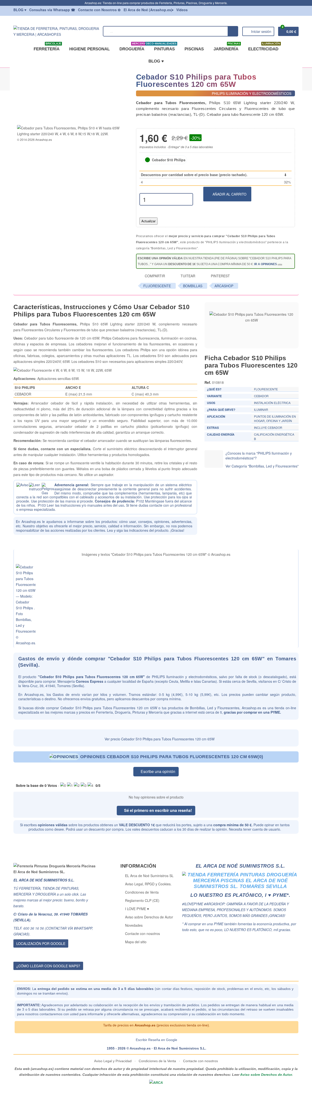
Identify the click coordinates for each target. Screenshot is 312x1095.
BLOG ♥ (156, 61)
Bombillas (192, 285)
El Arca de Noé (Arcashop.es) (148, 9)
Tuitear (187, 275)
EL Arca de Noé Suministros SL (149, 875)
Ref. (208, 382)
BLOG (19, 9)
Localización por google (40, 943)
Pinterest (220, 275)
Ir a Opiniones (266, 264)
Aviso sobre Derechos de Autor (149, 917)
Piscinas (194, 49)
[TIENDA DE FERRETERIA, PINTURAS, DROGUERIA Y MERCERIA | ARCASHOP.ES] (56, 30)
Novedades (134, 925)
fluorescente (157, 285)
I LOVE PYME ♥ (137, 908)
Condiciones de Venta (142, 892)
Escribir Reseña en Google (156, 1040)
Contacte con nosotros (142, 933)
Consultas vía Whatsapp (52, 9)
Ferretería (47, 47)
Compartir (154, 275)
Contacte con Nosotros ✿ (99, 9)
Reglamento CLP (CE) (142, 900)
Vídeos (182, 9)
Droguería (132, 47)
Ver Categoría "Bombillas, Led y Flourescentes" (262, 466)
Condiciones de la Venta (157, 1061)
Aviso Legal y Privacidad (113, 1061)
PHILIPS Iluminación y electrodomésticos (184, 676)
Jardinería (227, 47)
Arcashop (223, 285)
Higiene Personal (89, 49)
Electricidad (264, 47)
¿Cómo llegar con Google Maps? (48, 965)
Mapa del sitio (135, 941)
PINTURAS (163, 47)
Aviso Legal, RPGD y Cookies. (148, 883)
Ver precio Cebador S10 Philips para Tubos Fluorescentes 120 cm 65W (159, 738)
